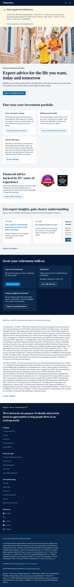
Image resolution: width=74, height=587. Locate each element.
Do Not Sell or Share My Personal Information (17, 538)
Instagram (8, 529)
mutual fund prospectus (18, 563)
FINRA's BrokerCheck (33, 569)
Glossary (5, 499)
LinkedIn (7, 525)
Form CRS (10, 320)
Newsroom (6, 439)
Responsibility (7, 447)
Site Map (5, 483)
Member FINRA (31, 552)
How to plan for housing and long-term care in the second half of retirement (16, 227)
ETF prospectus (32, 563)
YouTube (7, 521)
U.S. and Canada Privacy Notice (12, 457)
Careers (5, 435)
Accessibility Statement (10, 473)
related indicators (27, 576)
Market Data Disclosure (10, 503)
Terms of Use (7, 461)
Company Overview (9, 431)
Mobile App (6, 487)
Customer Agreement (9, 495)
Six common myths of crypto (46, 225)
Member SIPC (43, 552)
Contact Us (6, 491)
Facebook (8, 513)
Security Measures (9, 465)
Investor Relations (8, 443)
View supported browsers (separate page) (20, 24)
